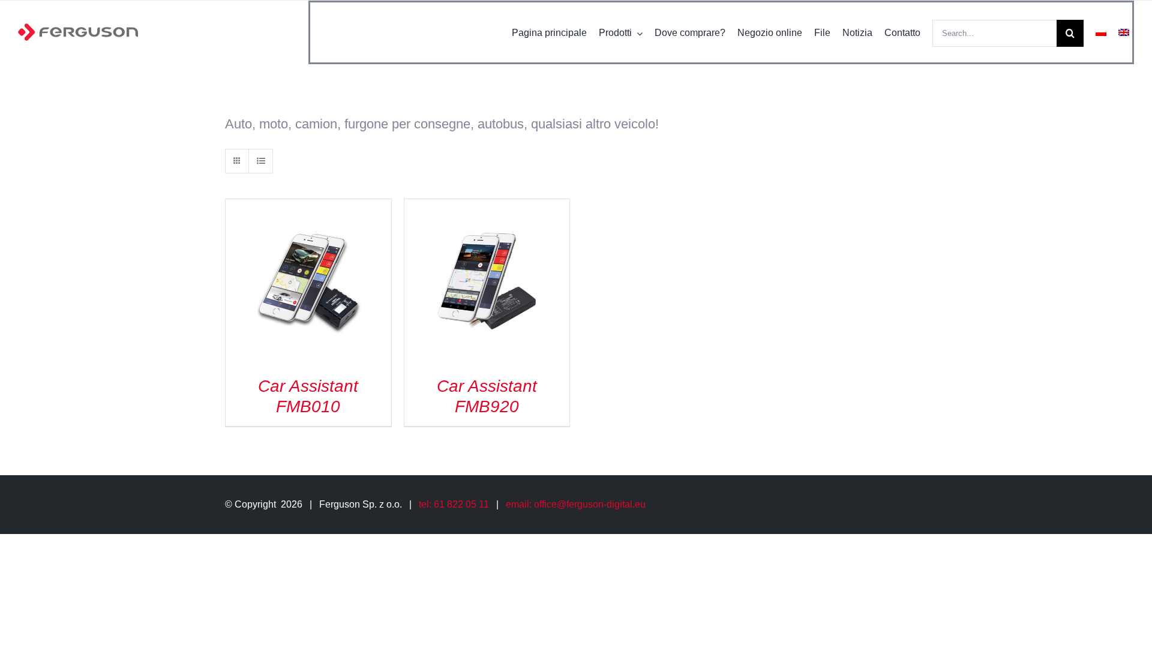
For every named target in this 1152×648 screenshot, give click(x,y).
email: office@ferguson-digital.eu (576, 504)
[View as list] (260, 161)
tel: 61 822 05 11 (454, 504)
